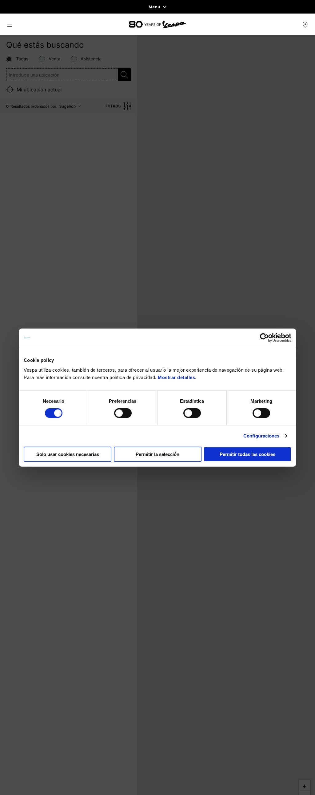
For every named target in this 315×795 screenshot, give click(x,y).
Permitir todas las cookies (247, 454)
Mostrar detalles (176, 377)
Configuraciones (261, 435)
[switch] (123, 413)
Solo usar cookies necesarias (67, 454)
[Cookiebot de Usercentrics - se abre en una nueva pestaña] (264, 337)
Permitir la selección (157, 454)
